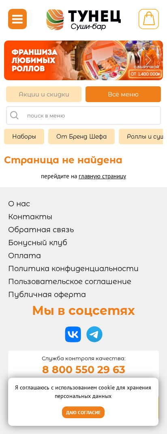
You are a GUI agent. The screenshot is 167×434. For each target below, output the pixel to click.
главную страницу (102, 176)
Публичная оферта (47, 294)
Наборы (24, 136)
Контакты (30, 216)
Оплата (24, 255)
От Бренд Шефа (81, 136)
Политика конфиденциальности (73, 268)
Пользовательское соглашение (69, 281)
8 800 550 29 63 (83, 369)
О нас (19, 203)
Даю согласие (83, 412)
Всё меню (123, 94)
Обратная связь (41, 229)
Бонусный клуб (37, 242)
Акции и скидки (44, 94)
